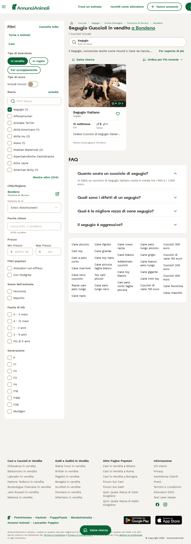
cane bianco (126, 255)
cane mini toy (149, 278)
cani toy (77, 251)
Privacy (158, 471)
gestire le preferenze (130, 535)
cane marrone (81, 268)
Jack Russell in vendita (23, 492)
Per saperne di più (171, 51)
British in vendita (66, 471)
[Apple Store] (169, 520)
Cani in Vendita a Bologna (120, 476)
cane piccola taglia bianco (103, 266)
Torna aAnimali (19, 35)
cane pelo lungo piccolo (149, 246)
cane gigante (149, 272)
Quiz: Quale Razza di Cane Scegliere (120, 494)
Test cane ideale (165, 497)
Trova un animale (90, 6)
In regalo (39, 61)
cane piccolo (80, 244)
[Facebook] (157, 504)
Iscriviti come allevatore (127, 6)
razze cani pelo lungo (79, 287)
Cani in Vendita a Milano (119, 466)
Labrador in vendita (20, 476)
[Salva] (118, 114)
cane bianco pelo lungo (148, 263)
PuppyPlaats (58, 517)
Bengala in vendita (67, 481)
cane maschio (172, 293)
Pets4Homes (23, 517)
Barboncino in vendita (22, 471)
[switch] (33, 84)
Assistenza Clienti (166, 476)
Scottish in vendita (67, 487)
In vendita (17, 61)
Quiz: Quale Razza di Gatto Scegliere (121, 503)
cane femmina (173, 286)
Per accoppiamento (24, 70)
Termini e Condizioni (167, 487)
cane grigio (147, 255)
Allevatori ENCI (164, 492)
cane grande (103, 251)
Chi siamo (160, 466)
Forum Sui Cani (113, 481)
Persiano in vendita (68, 492)
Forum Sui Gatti (113, 487)
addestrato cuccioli (125, 263)
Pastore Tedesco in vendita (25, 481)
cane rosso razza (125, 246)
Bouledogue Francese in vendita (29, 487)
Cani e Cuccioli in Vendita (24, 461)
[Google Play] (137, 520)
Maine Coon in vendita (70, 466)
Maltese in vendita (19, 497)
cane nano (79, 296)
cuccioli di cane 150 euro (172, 256)
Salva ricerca (85, 59)
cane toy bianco (123, 273)
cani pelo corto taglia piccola (125, 286)
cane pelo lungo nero (102, 287)
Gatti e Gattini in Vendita (72, 461)
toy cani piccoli (100, 276)
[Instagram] (165, 504)
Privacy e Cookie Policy (80, 535)
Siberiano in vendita (68, 497)
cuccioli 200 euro (171, 267)
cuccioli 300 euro (171, 246)
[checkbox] (9, 109)
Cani (12, 44)
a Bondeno (143, 28)
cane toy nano (104, 258)
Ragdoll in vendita (67, 476)
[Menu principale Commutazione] (3, 6)
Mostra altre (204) (46, 177)
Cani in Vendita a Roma (118, 471)
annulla (53, 92)
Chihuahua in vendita (21, 466)
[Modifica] (57, 193)
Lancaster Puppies (46, 522)
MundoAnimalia (81, 517)
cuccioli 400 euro (171, 277)
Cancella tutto (49, 27)
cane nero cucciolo (78, 276)
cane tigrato (103, 244)
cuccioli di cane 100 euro (149, 287)
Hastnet (40, 517)
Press (157, 481)
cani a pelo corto (79, 259)
